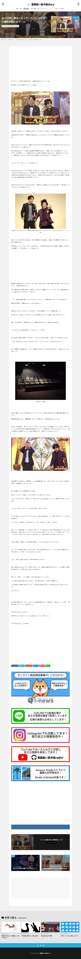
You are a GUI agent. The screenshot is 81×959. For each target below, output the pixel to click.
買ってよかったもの (43, 8)
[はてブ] (35, 666)
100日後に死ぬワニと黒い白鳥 (29, 935)
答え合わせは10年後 (46, 935)
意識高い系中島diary (45, 953)
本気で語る (26, 8)
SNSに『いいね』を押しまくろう (69, 935)
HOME (4, 39)
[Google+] (28, 666)
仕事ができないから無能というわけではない (10, 936)
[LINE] (47, 666)
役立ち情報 (33, 8)
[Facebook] (14, 666)
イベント (51, 8)
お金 (21, 8)
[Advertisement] (40, 59)
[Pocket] (42, 666)
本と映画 (61, 8)
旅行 (56, 8)
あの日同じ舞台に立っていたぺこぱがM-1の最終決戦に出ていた (29, 39)
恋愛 (17, 8)
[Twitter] (22, 666)
